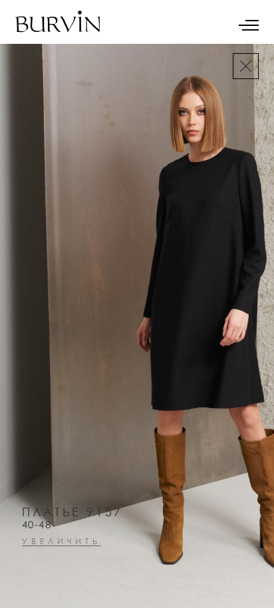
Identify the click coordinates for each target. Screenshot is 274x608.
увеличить (61, 542)
